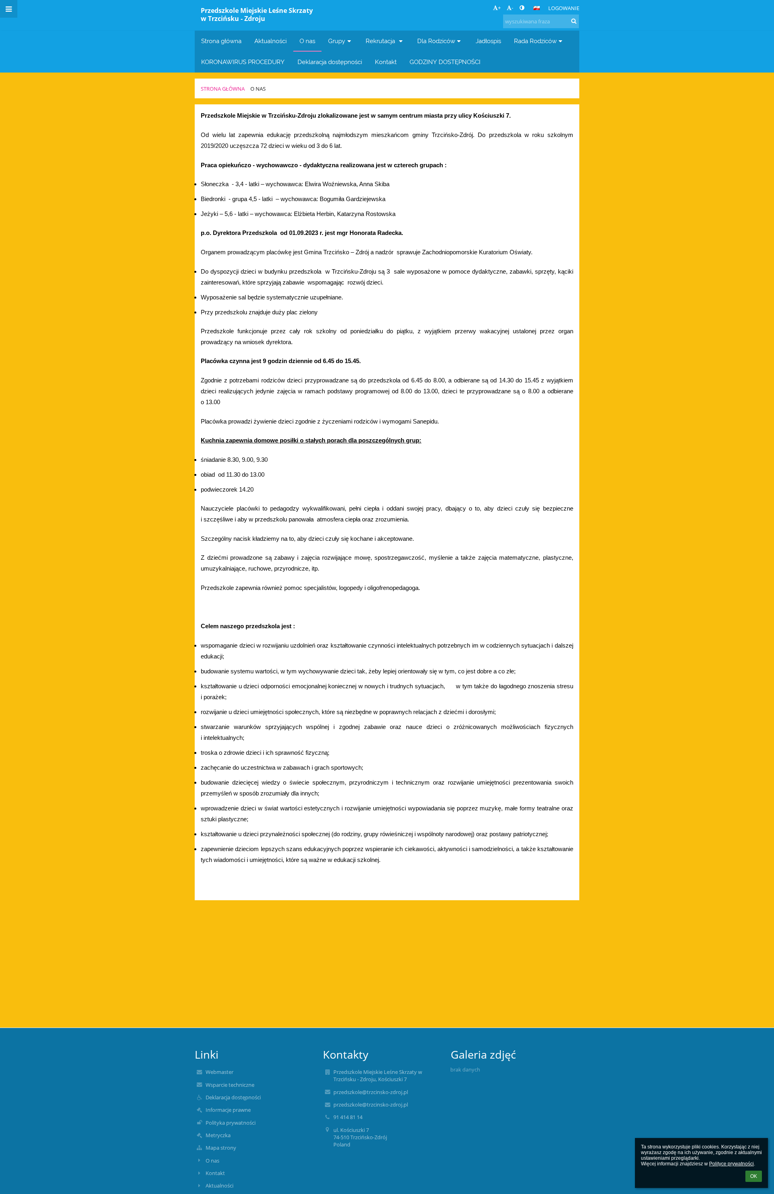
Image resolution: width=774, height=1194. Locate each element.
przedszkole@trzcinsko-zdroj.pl (370, 1092)
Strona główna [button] (221, 40)
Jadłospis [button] (488, 40)
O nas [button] (307, 40)
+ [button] (499, 7)
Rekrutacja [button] (381, 40)
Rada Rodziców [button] (535, 40)
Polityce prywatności (731, 1164)
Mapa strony (221, 1147)
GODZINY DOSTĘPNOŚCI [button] (445, 61)
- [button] (512, 7)
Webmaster (219, 1072)
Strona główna (223, 88)
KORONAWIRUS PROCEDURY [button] (243, 61)
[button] (521, 7)
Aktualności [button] (270, 40)
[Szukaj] (573, 21)
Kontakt (215, 1173)
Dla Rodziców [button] (436, 40)
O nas (258, 88)
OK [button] (753, 1176)
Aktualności (219, 1185)
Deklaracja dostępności (233, 1097)
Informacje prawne (228, 1109)
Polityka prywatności (231, 1122)
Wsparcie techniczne (230, 1084)
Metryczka (218, 1135)
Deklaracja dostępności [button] (330, 61)
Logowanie (563, 8)
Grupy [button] (336, 40)
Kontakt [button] (386, 61)
